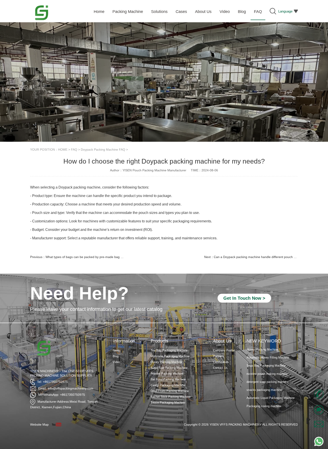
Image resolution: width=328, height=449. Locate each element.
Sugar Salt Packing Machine (169, 367)
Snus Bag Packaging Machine (266, 360)
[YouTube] (58, 424)
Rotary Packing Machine (166, 362)
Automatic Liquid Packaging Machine (271, 392)
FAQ (74, 149)
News (116, 350)
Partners (218, 356)
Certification (220, 362)
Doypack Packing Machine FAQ (103, 149)
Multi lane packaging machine (266, 409)
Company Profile (224, 350)
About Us (222, 340)
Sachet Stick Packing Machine (171, 396)
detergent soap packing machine (268, 376)
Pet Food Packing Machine (168, 379)
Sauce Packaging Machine (168, 402)
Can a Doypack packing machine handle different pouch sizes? (258, 257)
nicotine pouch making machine (267, 368)
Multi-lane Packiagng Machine (170, 356)
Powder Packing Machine (167, 373)
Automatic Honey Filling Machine (268, 352)
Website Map (39, 424)
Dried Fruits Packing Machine (170, 391)
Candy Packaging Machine (168, 385)
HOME (62, 149)
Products (159, 340)
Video (116, 362)
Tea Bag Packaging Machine (169, 350)
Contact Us (220, 367)
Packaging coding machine (264, 401)
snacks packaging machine (264, 384)
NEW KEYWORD (264, 340)
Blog (115, 356)
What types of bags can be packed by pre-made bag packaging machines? (98, 257)
